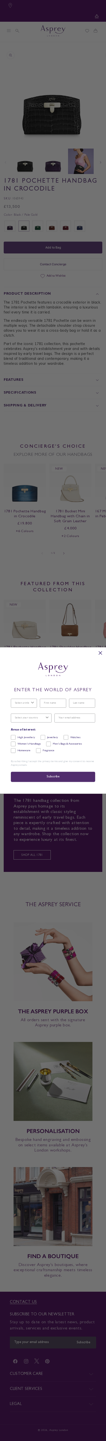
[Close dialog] (100, 653)
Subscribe (53, 776)
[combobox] (22, 703)
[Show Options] (32, 703)
